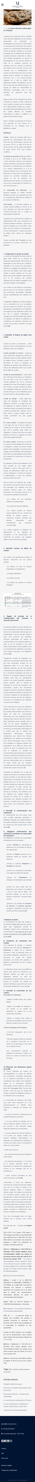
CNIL (10, 1369)
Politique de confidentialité (9, 1470)
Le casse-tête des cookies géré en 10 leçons (17, 1400)
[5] (24, 768)
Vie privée (7, 1372)
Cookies (15, 1369)
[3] (14, 525)
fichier (21, 1369)
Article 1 (18, 1254)
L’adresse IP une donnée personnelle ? (15, 1410)
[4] (10, 654)
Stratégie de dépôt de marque (13, 1384)
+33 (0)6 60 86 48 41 (9, 1429)
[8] (10, 936)
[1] (25, 159)
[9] (22, 1178)
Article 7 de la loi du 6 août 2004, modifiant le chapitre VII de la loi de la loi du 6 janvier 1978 (18, 1360)
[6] (9, 827)
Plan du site (4, 1458)
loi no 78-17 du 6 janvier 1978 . (13, 1088)
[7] (26, 911)
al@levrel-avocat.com (10, 1424)
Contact (3, 1448)
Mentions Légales (6, 1465)
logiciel (26, 1369)
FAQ (2, 1453)
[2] (9, 326)
